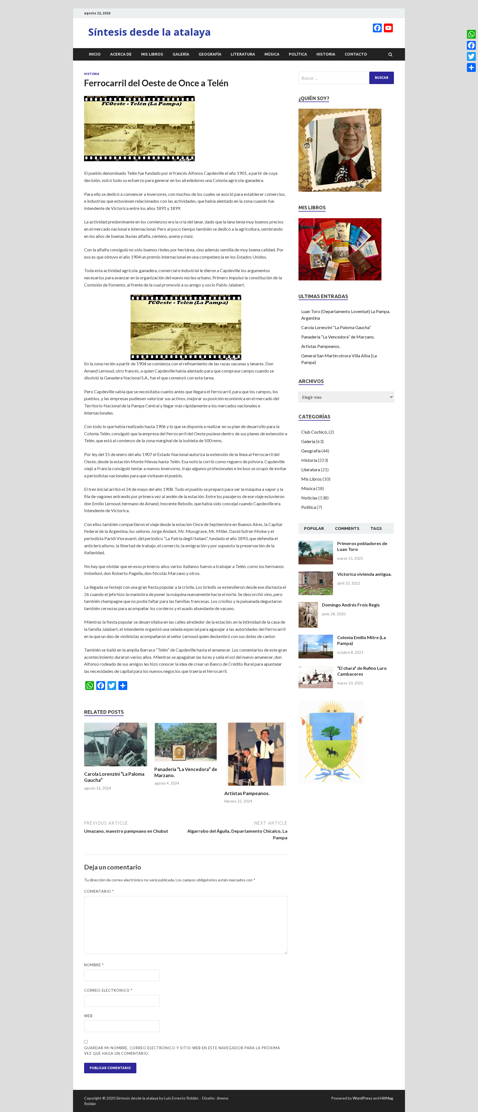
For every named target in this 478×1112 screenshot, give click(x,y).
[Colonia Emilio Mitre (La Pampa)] (315, 637)
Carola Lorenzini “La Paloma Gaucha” (336, 327)
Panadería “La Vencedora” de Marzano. (338, 336)
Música (271, 54)
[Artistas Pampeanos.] (255, 787)
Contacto (356, 54)
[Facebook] (471, 45)
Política (298, 54)
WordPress (362, 1098)
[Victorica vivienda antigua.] (315, 574)
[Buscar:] (346, 78)
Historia (325, 54)
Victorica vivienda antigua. (364, 574)
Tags (376, 528)
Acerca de (121, 54)
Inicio (95, 54)
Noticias (309, 497)
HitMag (386, 1098)
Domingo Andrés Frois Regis (351, 604)
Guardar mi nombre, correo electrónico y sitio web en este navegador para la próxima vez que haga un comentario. (182, 1051)
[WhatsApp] (471, 34)
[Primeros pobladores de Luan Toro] (315, 543)
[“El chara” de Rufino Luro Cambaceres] (315, 668)
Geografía (210, 54)
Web (88, 1016)
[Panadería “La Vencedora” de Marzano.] (185, 762)
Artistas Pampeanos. (246, 793)
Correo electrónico (108, 990)
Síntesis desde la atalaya (149, 32)
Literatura (243, 54)
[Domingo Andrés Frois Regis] (308, 605)
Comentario (99, 891)
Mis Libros (152, 54)
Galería (181, 54)
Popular (314, 528)
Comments (347, 528)
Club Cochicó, (314, 431)
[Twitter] (471, 56)
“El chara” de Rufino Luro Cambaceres (362, 670)
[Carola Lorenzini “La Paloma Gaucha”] (115, 767)
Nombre (94, 965)
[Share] (471, 67)
